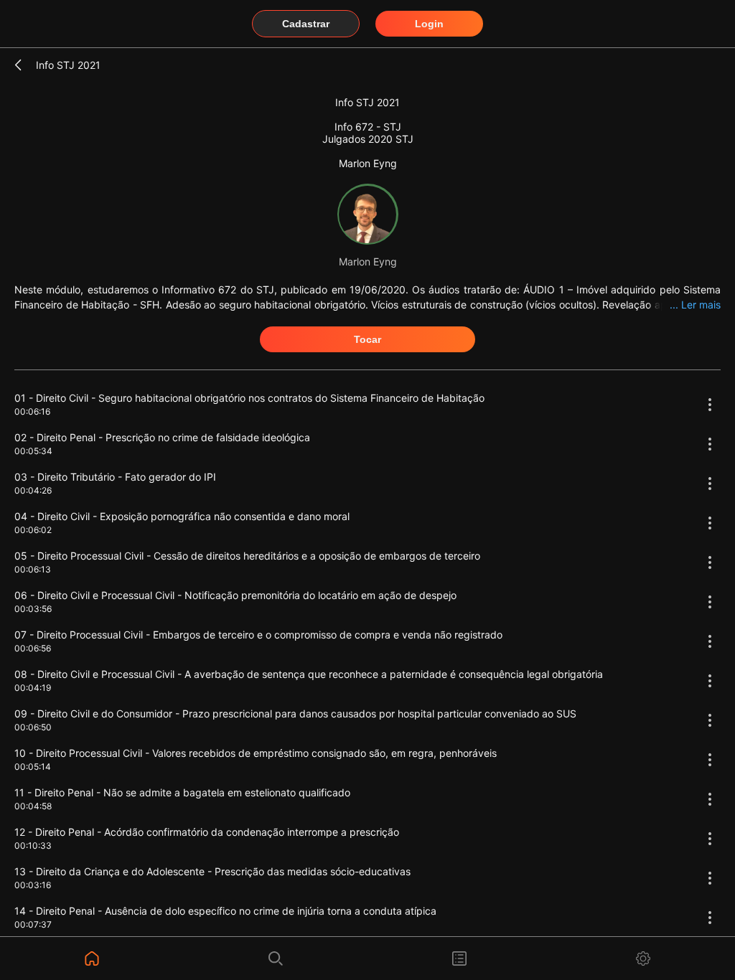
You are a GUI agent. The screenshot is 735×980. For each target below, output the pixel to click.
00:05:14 (32, 766)
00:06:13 (32, 569)
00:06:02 (33, 529)
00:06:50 (33, 727)
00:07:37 (33, 924)
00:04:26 (33, 490)
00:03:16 (32, 885)
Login (429, 23)
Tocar (367, 339)
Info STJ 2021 (68, 65)
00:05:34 (33, 451)
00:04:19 (32, 687)
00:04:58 (33, 806)
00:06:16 (32, 411)
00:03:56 (33, 608)
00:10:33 (33, 845)
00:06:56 (32, 648)
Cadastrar (305, 23)
